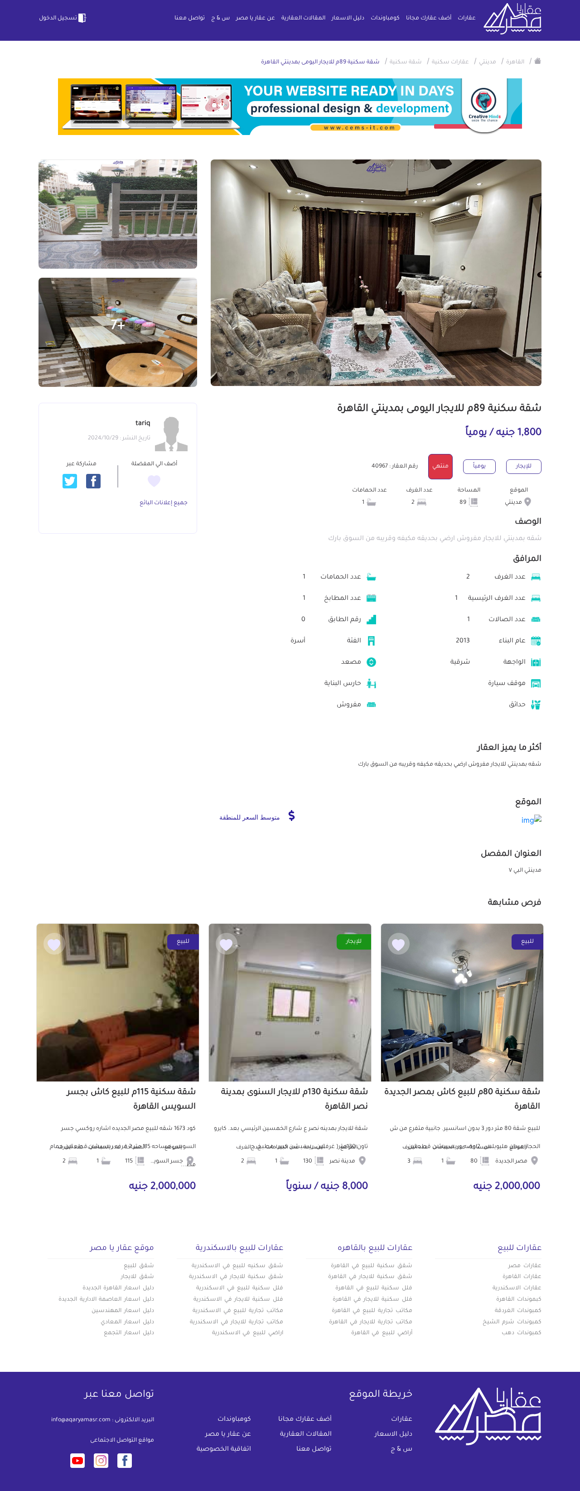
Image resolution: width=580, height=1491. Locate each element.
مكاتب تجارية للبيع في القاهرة (372, 1311)
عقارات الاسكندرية (517, 1288)
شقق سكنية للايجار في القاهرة (370, 1277)
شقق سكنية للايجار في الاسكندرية (236, 1277)
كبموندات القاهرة (518, 1300)
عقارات (467, 18)
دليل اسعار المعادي (127, 1322)
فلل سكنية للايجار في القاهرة (372, 1300)
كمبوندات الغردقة (518, 1311)
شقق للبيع (139, 1266)
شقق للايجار (137, 1277)
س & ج (220, 18)
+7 (118, 326)
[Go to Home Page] (537, 60)
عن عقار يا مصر (255, 18)
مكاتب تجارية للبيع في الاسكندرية (238, 1311)
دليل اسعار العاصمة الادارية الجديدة (106, 1300)
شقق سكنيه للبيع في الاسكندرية (237, 1266)
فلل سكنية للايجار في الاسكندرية (238, 1300)
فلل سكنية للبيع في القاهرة (373, 1288)
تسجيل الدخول (58, 18)
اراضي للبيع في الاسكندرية (247, 1333)
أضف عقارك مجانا (428, 18)
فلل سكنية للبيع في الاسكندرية (239, 1288)
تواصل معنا (189, 18)
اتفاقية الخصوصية (224, 1449)
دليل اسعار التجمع (129, 1333)
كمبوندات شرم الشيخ (512, 1322)
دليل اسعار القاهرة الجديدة (118, 1288)
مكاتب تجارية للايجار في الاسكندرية (236, 1322)
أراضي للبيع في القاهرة (381, 1333)
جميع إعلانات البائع (164, 503)
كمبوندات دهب (521, 1333)
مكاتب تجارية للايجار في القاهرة (370, 1322)
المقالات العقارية (303, 18)
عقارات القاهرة (522, 1277)
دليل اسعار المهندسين (123, 1311)
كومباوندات (385, 18)
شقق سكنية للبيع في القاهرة (371, 1266)
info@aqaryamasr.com (81, 1420)
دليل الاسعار (348, 18)
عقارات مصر (524, 1266)
